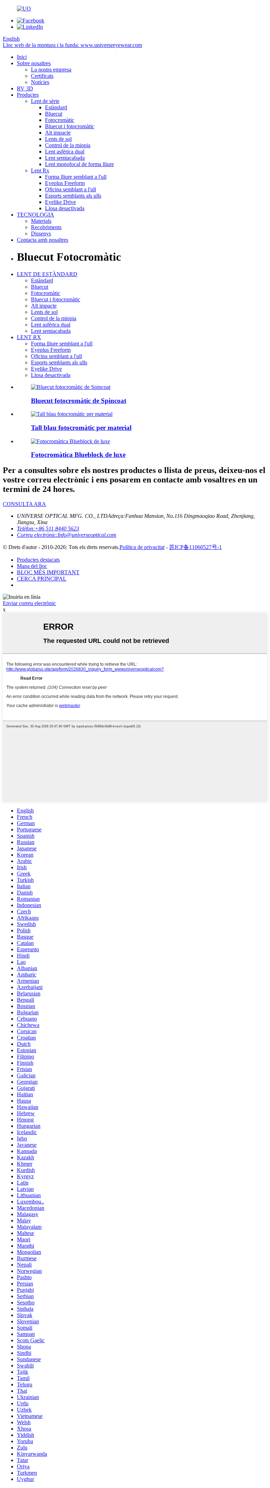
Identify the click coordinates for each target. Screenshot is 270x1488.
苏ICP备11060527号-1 (195, 547)
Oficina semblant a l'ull (70, 189)
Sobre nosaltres (34, 63)
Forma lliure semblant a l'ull (76, 177)
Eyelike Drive (60, 202)
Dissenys (41, 233)
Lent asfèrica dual (64, 152)
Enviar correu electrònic (29, 603)
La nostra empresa (51, 70)
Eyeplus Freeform (65, 183)
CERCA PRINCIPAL (41, 579)
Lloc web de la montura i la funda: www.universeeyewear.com (72, 45)
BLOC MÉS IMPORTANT (48, 572)
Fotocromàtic (59, 120)
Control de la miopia (67, 145)
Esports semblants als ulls (73, 196)
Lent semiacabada (65, 158)
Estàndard (56, 107)
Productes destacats (38, 560)
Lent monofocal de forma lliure (79, 164)
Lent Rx (40, 170)
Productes (28, 95)
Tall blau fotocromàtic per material (81, 427)
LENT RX (29, 337)
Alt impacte (58, 133)
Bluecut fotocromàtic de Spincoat (78, 400)
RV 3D (25, 88)
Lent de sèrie (45, 101)
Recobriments (46, 227)
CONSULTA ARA (24, 504)
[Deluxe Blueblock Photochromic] (70, 441)
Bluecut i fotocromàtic (69, 126)
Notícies (40, 82)
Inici (22, 57)
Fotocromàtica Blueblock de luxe (78, 454)
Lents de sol (58, 139)
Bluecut (53, 114)
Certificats (42, 76)
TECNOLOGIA (35, 215)
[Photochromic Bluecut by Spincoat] (70, 387)
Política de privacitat (142, 547)
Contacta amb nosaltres (42, 240)
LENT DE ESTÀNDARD (47, 274)
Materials (41, 221)
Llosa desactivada (64, 208)
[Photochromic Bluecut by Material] (71, 414)
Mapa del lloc (32, 566)
